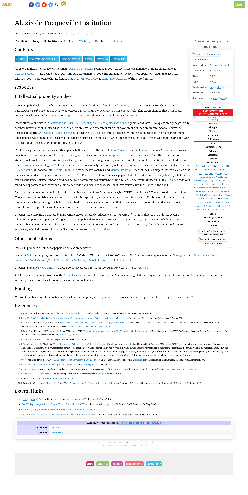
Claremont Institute (213, 169)
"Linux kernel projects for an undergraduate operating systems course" (92, 323)
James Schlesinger (77, 260)
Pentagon (179, 255)
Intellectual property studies (43, 59)
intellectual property (116, 105)
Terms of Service (134, 463)
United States (57, 433)
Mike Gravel (88, 78)
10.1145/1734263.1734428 (80, 326)
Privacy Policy (154, 463)
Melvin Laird (123, 260)
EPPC (201, 173)
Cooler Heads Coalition (77, 275)
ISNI (52, 427)
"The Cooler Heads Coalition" (35, 374)
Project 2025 (224, 184)
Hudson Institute (219, 188)
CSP (195, 169)
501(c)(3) (213, 81)
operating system (75, 155)
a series (215, 108)
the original (128, 344)
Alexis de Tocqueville (220, 65)
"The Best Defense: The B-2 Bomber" (38, 364)
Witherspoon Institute (218, 209)
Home (90, 463)
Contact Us (103, 463)
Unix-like (58, 155)
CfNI (201, 169)
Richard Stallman (120, 170)
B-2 (29, 255)
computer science (118, 155)
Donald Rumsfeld (99, 260)
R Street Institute (212, 202)
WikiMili (8, 4)
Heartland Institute (206, 177)
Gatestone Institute (218, 173)
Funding (88, 59)
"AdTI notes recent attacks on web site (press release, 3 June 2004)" (54, 414)
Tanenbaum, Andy (30, 344)
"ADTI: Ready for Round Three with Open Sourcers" (77, 360)
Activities (20, 59)
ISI (230, 188)
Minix (38, 155)
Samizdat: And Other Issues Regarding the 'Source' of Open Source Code (89, 123)
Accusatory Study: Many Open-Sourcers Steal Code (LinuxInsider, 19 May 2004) (60, 409)
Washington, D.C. (89, 41)
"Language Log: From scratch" (36, 339)
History (213, 131)
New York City (217, 87)
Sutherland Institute (218, 206)
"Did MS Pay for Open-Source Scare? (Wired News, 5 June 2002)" (53, 404)
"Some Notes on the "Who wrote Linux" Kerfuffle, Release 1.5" (81, 344)
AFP (227, 166)
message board (163, 175)
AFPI (218, 166)
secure (53, 115)
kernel (66, 160)
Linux (144, 150)
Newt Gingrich (48, 267)
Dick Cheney (201, 255)
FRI (206, 173)
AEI (223, 166)
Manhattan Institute (214, 195)
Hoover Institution (202, 188)
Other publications (70, 59)
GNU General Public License (55, 132)
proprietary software (76, 115)
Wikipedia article (136, 441)
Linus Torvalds (118, 150)
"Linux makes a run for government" (53, 378)
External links (119, 59)
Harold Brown (56, 260)
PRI (207, 198)
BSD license (96, 132)
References (102, 59)
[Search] (63, 3)
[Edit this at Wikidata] (139, 423)
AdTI (213, 166)
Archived (138, 360)
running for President (115, 78)
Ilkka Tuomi (135, 175)
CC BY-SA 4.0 (123, 443)
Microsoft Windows (99, 229)
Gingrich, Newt (29, 369)
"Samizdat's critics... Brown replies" (66, 313)
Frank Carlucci (38, 260)
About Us (117, 463)
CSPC (230, 169)
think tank (115, 41)
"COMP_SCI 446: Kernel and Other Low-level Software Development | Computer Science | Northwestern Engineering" (75, 318)
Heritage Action (213, 180)
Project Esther (211, 184)
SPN (205, 206)
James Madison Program (207, 191)
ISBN (93, 326)
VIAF (58, 427)
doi (69, 326)
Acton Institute (202, 166)
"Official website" (29, 399)
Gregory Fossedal (218, 98)
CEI (224, 169)
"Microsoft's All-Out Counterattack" (86, 383)
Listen (239, 4)
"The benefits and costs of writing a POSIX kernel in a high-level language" (117, 331)
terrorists (134, 115)
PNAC (213, 198)
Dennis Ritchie (62, 170)
